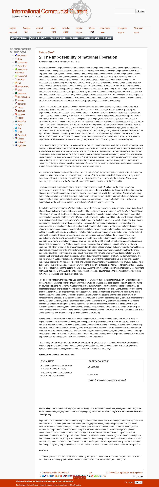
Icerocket (21, 103)
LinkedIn (21, 142)
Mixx (20, 89)
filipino (79, 32)
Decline (138, 482)
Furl (19, 82)
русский (13, 32)
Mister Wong (23, 86)
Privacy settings (79, 478)
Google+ (21, 114)
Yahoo (20, 107)
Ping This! (22, 66)
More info (77, 485)
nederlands (105, 28)
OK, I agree (129, 482)
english (13, 28)
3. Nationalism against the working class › (124, 472)
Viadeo (21, 100)
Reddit (20, 117)
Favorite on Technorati (21, 71)
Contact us (22, 37)
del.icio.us (22, 55)
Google (21, 138)
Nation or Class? (46, 52)
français (26, 28)
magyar (121, 32)
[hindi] (26, 32)
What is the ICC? (38, 37)
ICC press (73, 37)
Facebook (22, 135)
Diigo (20, 131)
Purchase (106, 37)
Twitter (20, 124)
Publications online (90, 37)
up (90, 472)
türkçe (92, 28)
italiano (53, 28)
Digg (20, 59)
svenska (65, 28)
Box (19, 128)
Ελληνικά (138, 28)
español (79, 28)
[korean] (53, 32)
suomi (136, 32)
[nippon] (65, 32)
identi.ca (21, 110)
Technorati (22, 75)
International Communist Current (49, 10)
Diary (13, 37)
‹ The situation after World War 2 (54, 472)
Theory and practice (58, 37)
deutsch (39, 28)
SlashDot (22, 121)
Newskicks (22, 62)
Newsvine (22, 93)
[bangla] (102, 32)
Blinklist (21, 79)
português (122, 28)
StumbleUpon (24, 96)
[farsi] (38, 32)
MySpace (22, 145)
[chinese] (91, 32)
